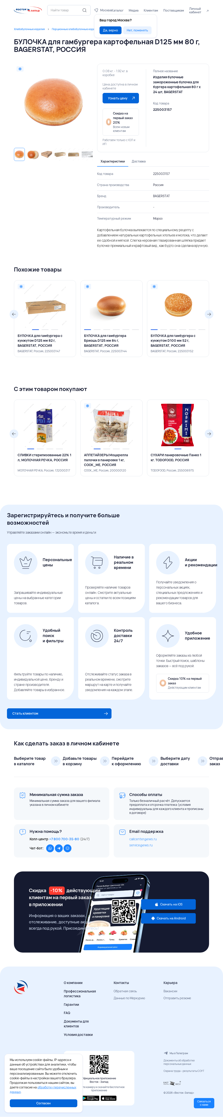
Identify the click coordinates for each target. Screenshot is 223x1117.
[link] (45, 318)
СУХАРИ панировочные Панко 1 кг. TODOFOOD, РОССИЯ (176, 457)
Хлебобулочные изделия (29, 29)
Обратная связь (125, 991)
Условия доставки (78, 1034)
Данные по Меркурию (129, 998)
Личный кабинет (195, 10)
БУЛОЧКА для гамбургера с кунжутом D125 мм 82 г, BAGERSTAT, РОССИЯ (40, 340)
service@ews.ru (141, 845)
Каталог (117, 10)
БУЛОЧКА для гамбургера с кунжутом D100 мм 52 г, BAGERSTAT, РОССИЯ (173, 340)
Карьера (170, 982)
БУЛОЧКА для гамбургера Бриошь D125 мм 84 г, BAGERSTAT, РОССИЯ (105, 340)
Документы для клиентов (76, 1024)
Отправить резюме (177, 998)
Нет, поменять (137, 30)
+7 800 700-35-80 (64, 839)
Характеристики (113, 161)
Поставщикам (173, 10)
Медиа (134, 10)
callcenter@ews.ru (143, 839)
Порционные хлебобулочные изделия (75, 29)
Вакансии (170, 991)
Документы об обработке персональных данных (179, 1062)
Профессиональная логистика (80, 994)
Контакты (121, 982)
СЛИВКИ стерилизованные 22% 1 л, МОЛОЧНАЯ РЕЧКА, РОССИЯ (44, 457)
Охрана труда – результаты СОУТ (184, 1071)
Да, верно (110, 30)
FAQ (67, 1013)
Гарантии (71, 1004)
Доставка (139, 161)
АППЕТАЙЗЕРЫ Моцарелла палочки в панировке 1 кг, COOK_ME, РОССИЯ (106, 460)
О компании (73, 982)
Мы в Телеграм (179, 1053)
